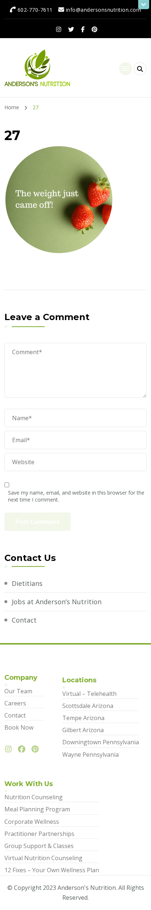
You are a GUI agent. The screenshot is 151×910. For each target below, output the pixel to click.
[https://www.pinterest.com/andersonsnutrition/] (37, 749)
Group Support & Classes (39, 846)
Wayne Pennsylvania (90, 755)
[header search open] (140, 68)
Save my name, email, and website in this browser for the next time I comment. (76, 496)
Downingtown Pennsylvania (100, 742)
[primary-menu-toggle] (125, 68)
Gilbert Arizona (83, 730)
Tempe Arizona (83, 718)
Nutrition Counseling (33, 797)
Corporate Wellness (31, 822)
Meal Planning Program (37, 809)
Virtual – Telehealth (89, 694)
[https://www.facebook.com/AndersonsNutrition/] (23, 749)
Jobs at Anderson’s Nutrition (57, 601)
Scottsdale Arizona (87, 706)
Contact (24, 620)
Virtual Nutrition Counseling (43, 858)
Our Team (18, 691)
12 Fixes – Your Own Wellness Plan (51, 870)
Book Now (18, 727)
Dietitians (27, 583)
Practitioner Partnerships (39, 834)
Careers (15, 703)
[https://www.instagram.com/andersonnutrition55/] (10, 749)
